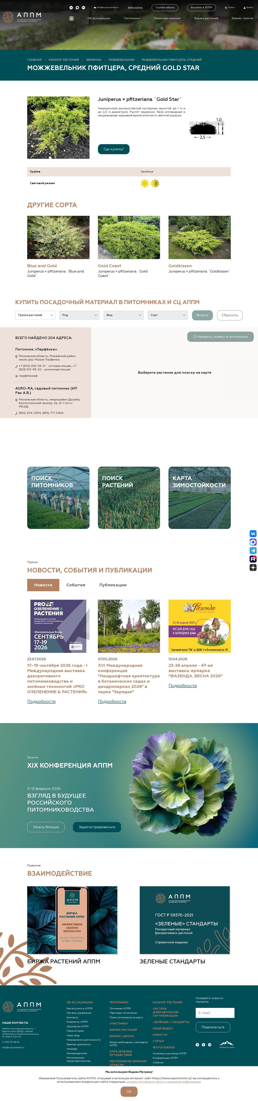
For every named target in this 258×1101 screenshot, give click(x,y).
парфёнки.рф (28, 376)
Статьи (158, 1041)
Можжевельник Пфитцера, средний (172, 60)
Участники (119, 1023)
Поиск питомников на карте (126, 1017)
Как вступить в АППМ (79, 1008)
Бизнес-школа (122, 1036)
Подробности (41, 702)
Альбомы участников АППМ (169, 1053)
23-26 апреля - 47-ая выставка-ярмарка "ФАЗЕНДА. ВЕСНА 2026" (195, 670)
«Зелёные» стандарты (171, 1022)
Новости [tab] (43, 585)
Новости (160, 1035)
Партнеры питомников (123, 1013)
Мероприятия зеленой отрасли (128, 1063)
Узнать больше (46, 827)
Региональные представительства (78, 1059)
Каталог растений (64, 60)
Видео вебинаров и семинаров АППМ (129, 1044)
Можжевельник (122, 60)
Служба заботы (165, 7)
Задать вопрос (135, 8)
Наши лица (73, 1035)
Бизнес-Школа (242, 18)
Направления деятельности (84, 1040)
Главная (34, 60)
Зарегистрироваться (97, 827)
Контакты (72, 1017)
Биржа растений (206, 18)
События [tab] (75, 585)
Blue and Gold (42, 266)
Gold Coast (109, 266)
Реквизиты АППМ (77, 1022)
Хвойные (93, 60)
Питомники (132, 18)
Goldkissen (180, 266)
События (158, 1062)
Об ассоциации (80, 1002)
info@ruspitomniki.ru (13, 1048)
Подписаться (212, 1027)
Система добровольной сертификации (165, 1012)
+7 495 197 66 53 (10, 1042)
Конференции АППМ (165, 1058)
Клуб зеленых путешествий (121, 1053)
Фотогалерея (164, 1047)
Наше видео (163, 1028)
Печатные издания (167, 18)
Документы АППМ (77, 1026)
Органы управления (79, 1013)
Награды (72, 1049)
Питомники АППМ (120, 1008)
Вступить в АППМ (201, 7)
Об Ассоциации (99, 18)
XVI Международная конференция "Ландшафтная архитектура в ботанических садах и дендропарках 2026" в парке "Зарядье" (129, 678)
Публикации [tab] (113, 585)
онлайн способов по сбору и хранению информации (163, 1082)
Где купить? (114, 149)
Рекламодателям (77, 1053)
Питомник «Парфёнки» (36, 349)
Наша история (75, 1031)
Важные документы (79, 1044)
